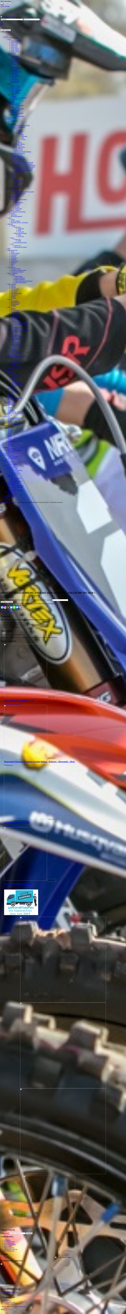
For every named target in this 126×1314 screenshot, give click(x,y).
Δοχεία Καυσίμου (12, 355)
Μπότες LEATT (15, 87)
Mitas (9, 433)
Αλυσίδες (13, 198)
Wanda (9, 438)
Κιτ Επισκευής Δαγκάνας (21, 324)
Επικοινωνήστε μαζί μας (10, 1292)
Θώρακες (13, 96)
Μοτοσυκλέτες (8, 461)
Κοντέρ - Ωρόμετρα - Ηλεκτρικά (16, 211)
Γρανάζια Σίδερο (18, 194)
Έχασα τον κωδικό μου (10, 1303)
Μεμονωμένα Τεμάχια (20, 233)
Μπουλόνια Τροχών (13, 475)
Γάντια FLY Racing (16, 71)
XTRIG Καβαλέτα (19, 278)
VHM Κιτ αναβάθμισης (17, 384)
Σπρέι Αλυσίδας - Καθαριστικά (16, 412)
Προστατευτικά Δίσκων (17, 156)
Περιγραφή (7, 611)
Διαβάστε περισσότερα (14, 826)
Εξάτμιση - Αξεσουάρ (17, 487)
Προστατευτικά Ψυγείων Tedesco (23, 164)
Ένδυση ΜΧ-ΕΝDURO (10, 37)
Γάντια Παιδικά (15, 82)
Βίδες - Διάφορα (15, 210)
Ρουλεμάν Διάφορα (16, 331)
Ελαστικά (6, 425)
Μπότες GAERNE (16, 90)
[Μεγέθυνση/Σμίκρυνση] (6, 1311)
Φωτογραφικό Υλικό (9, 492)
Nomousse (10, 445)
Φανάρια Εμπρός (15, 478)
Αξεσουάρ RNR (18, 113)
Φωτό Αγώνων (12, 495)
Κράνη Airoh (14, 57)
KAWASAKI (18, 208)
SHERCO (14, 262)
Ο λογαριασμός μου (9, 496)
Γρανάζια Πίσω (15, 190)
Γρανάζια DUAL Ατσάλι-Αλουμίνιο (24, 191)
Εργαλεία (6, 459)
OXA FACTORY (16, 187)
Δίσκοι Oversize (15, 315)
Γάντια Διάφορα (15, 81)
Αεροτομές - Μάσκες (17, 470)
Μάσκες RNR (15, 111)
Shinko (9, 439)
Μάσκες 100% (15, 104)
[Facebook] (2, 607)
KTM (15, 179)
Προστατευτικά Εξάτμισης (18, 159)
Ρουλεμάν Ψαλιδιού (16, 328)
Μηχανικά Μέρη (12, 484)
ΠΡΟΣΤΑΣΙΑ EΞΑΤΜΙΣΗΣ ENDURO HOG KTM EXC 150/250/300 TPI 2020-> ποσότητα (26, 600)
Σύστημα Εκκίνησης (16, 365)
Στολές (9, 39)
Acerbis (20, 130)
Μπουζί (10, 388)
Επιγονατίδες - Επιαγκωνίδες (19, 98)
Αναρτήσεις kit (15, 335)
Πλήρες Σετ (17, 227)
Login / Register (5, 6)
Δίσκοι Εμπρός (15, 311)
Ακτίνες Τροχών (15, 221)
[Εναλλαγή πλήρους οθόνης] (4, 1311)
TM (12, 265)
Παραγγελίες (7, 1300)
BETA (16, 184)
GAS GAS (17, 185)
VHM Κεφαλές (12, 373)
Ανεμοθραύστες (15, 473)
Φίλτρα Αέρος (15, 301)
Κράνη (9, 54)
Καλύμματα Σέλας (13, 250)
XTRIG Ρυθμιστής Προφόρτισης (23, 281)
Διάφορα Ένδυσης (12, 121)
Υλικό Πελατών (12, 493)
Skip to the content (6, 1)
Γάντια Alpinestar (15, 68)
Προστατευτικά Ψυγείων (18, 161)
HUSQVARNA (18, 181)
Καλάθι (2, 1309)
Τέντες (13, 341)
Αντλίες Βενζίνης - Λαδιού (15, 398)
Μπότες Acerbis (15, 85)
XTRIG (13, 275)
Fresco (13, 178)
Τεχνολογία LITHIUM (14, 419)
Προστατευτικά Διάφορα (17, 171)
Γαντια (9, 65)
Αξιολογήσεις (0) (9, 612)
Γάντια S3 (13, 78)
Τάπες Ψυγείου (15, 351)
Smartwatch (11, 452)
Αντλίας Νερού (18, 150)
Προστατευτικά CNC (17, 154)
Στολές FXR (14, 44)
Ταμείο (6, 1309)
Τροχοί (9, 218)
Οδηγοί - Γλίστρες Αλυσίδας (19, 199)
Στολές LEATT (15, 42)
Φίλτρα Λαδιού (15, 304)
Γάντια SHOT (15, 79)
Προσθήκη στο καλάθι (6, 602)
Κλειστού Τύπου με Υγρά (15, 422)
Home (2, 502)
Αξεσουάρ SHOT (19, 116)
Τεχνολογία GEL (12, 421)
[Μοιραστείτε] (3, 1311)
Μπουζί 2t (14, 390)
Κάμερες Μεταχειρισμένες (15, 450)
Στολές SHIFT (15, 50)
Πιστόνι (13, 387)
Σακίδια (10, 119)
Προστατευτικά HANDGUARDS (20, 125)
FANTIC (13, 256)
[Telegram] (11, 607)
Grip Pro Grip (15, 288)
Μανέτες (13, 308)
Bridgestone (11, 427)
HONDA (17, 205)
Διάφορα (13, 298)
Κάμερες (6, 447)
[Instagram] (5, 607)
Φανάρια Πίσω (15, 479)
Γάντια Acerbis (15, 67)
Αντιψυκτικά (11, 410)
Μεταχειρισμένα (8, 455)
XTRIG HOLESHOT (20, 282)
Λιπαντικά (7, 405)
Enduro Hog (21, 147)
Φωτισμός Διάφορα (16, 481)
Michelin (10, 432)
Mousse (10, 442)
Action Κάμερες (12, 448)
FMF (12, 176)
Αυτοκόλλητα (11, 267)
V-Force (10, 395)
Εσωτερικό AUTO (13, 467)
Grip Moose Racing (16, 293)
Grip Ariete (14, 291)
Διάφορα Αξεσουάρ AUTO (15, 490)
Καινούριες (11, 462)
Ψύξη (9, 347)
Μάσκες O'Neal (15, 110)
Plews (9, 435)
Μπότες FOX (14, 88)
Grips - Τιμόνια (12, 284)
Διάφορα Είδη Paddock (17, 345)
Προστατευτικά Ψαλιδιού (18, 158)
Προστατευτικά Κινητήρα (18, 127)
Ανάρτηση (10, 333)
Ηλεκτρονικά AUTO (13, 482)
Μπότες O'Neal (15, 93)
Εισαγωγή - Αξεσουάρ (17, 485)
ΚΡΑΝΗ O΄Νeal (15, 62)
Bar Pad (13, 296)
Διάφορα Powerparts (16, 367)
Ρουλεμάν (10, 325)
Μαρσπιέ (13, 364)
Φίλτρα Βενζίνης (15, 302)
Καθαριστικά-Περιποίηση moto (16, 356)
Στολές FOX (14, 47)
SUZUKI (17, 207)
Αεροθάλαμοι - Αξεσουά (14, 441)
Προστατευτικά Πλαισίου (18, 153)
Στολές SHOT (15, 48)
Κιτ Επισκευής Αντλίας (20, 322)
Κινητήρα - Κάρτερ (19, 144)
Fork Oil (10, 415)
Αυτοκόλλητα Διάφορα (17, 271)
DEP (12, 174)
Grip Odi (13, 287)
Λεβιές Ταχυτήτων (16, 362)
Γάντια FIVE (14, 73)
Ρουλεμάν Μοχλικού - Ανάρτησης (20, 330)
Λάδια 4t (10, 408)
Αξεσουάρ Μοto (12, 458)
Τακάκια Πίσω (15, 318)
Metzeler (10, 430)
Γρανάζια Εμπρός (15, 196)
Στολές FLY (14, 45)
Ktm (22, 134)
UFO (12, 244)
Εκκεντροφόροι (12, 488)
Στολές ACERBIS (16, 41)
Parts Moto (7, 122)
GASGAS (14, 378)
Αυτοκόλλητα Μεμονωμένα (18, 270)
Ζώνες (12, 101)
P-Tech (20, 133)
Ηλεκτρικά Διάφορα (16, 216)
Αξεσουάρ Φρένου (16, 319)
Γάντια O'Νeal (15, 76)
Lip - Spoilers (14, 472)
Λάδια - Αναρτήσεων (16, 338)
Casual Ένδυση (12, 118)
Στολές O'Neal (15, 51)
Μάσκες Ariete (15, 107)
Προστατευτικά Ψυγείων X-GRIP (23, 168)
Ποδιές (16, 128)
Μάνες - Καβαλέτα (13, 273)
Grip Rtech (14, 295)
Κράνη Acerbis (15, 56)
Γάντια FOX (14, 74)
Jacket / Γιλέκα (12, 53)
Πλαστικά (10, 224)
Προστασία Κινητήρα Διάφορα (22, 151)
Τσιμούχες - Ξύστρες (16, 336)
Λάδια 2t (10, 407)
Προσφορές (7, 453)
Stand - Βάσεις (15, 342)
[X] (8, 607)
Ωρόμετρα (14, 214)
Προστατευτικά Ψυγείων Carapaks (23, 162)
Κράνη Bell (14, 59)
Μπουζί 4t (14, 392)
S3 (18, 141)
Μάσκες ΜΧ (11, 102)
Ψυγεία (13, 348)
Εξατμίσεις (10, 173)
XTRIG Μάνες (18, 276)
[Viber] (20, 607)
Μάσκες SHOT (15, 114)
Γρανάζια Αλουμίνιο (19, 193)
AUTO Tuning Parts (9, 465)
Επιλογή (10, 765)
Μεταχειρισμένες (12, 464)
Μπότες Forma (15, 91)
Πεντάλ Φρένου (15, 310)
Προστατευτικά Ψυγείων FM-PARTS (24, 167)
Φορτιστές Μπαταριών (14, 424)
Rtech (12, 238)
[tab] (64, 611)
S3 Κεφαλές (11, 371)
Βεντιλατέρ (14, 350)
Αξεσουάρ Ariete (19, 108)
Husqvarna (24, 136)
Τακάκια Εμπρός (15, 316)
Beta (22, 138)
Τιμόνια (13, 285)
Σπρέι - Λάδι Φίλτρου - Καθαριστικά (18, 413)
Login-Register (8, 499)
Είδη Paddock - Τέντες (14, 339)
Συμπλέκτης (11, 396)
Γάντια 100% (14, 70)
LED (9, 248)
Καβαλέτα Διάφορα (19, 279)
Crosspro (20, 131)
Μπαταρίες (7, 416)
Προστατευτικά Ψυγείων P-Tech (23, 170)
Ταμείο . (6, 498)
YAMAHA (17, 182)
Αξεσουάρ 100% (19, 105)
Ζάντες (13, 219)
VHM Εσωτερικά (16, 382)
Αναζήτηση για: (5, 1233)
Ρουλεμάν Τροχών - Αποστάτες (19, 222)
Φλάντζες (10, 393)
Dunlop (10, 428)
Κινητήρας (7, 370)
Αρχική (6, 36)
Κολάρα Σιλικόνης (16, 353)
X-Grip (20, 142)
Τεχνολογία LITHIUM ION (15, 418)
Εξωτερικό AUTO (13, 468)
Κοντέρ (13, 213)
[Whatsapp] (14, 607)
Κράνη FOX (14, 64)
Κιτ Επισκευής (15, 321)
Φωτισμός (10, 476)
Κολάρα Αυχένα (15, 99)
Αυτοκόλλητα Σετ (16, 268)
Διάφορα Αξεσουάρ (13, 368)
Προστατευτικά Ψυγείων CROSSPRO (24, 165)
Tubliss (9, 444)
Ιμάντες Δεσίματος (16, 344)
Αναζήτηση (29, 1233)
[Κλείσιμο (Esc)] (1, 1311)
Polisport (20, 148)
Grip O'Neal (14, 290)
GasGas (23, 139)
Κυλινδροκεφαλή (12, 385)
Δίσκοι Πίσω (14, 313)
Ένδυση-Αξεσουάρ (13, 456)
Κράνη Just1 (14, 61)
